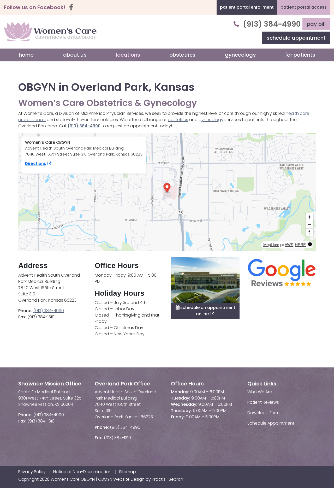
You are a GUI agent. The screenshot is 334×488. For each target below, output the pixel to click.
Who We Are (259, 392)
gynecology (211, 120)
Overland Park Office (122, 383)
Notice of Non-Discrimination (82, 472)
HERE (300, 244)
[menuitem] (26, 55)
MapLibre (271, 244)
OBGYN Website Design (121, 479)
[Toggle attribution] (310, 244)
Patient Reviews (263, 402)
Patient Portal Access (304, 7)
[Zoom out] (309, 224)
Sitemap (127, 472)
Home (26, 54)
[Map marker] (167, 188)
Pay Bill (316, 24)
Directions (35, 163)
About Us (75, 54)
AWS (289, 244)
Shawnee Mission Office (49, 383)
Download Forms (264, 413)
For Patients (300, 54)
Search (176, 479)
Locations (128, 54)
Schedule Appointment (296, 37)
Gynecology (240, 54)
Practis (158, 479)
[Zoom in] (309, 217)
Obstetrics (182, 54)
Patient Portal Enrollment (247, 7)
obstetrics (178, 120)
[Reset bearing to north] (309, 232)
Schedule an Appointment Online (205, 311)
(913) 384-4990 (272, 24)
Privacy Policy (32, 472)
